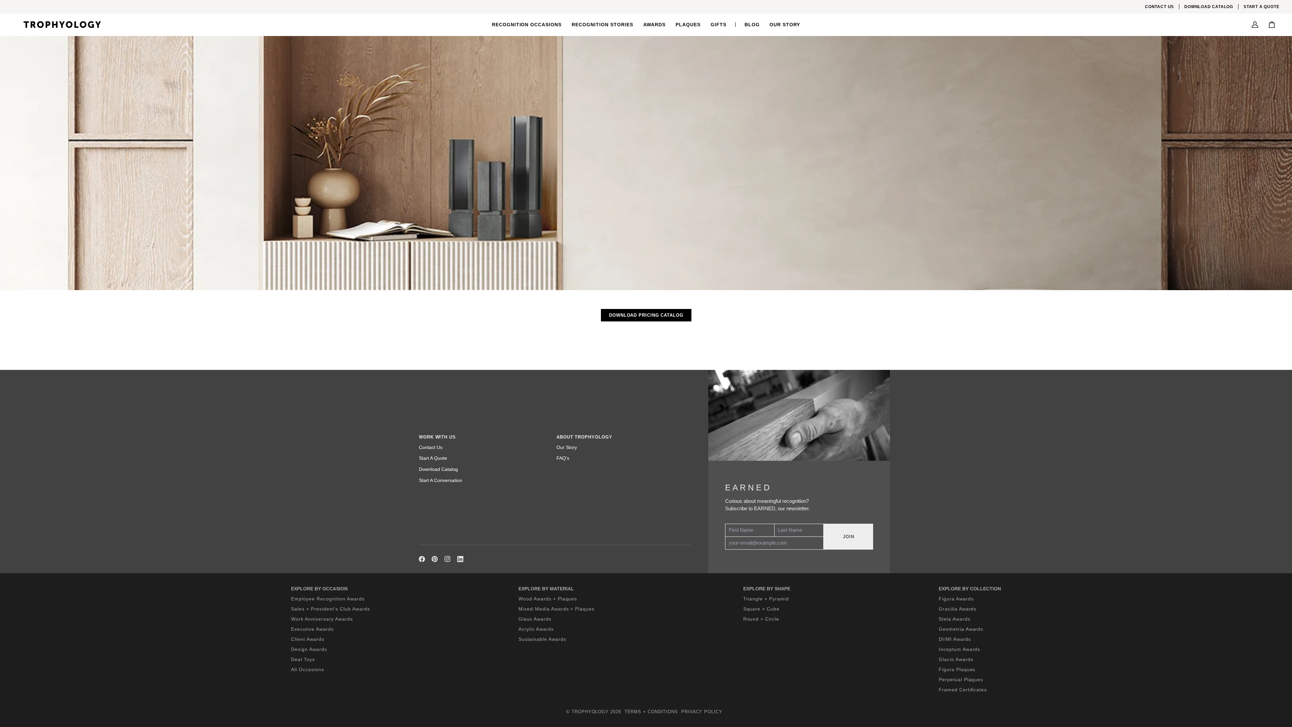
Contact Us (430, 447)
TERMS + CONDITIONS (651, 711)
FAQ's (563, 458)
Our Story (567, 447)
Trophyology (590, 711)
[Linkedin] (460, 559)
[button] (527, 24)
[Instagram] (447, 559)
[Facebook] (422, 559)
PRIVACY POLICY (701, 711)
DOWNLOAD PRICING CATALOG (646, 315)
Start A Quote (433, 458)
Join (848, 536)
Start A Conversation (440, 480)
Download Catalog (438, 469)
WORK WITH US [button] (437, 437)
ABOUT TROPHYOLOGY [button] (584, 437)
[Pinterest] (435, 559)
